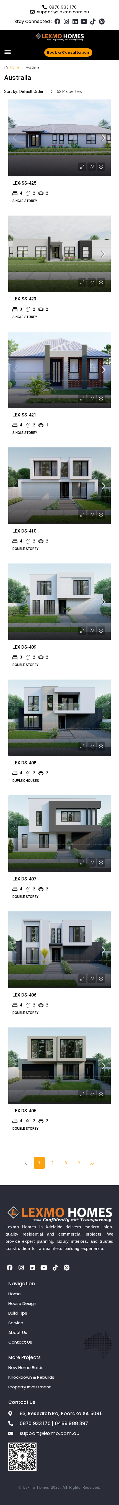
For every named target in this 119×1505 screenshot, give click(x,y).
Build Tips (17, 1313)
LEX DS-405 (24, 1110)
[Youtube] (84, 22)
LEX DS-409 (24, 647)
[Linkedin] (75, 22)
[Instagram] (66, 22)
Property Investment (29, 1387)
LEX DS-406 (24, 995)
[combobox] (36, 91)
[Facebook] (58, 22)
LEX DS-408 (24, 762)
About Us (17, 1332)
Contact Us (20, 1342)
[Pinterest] (102, 22)
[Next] (79, 1162)
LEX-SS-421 (24, 415)
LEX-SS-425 (24, 183)
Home (14, 67)
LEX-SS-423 (24, 298)
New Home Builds (25, 1367)
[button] (7, 52)
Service (15, 1323)
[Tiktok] (93, 22)
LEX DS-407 (24, 879)
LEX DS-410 (24, 531)
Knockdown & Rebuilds (31, 1377)
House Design (22, 1303)
